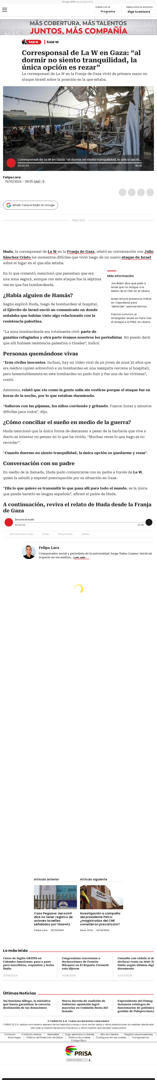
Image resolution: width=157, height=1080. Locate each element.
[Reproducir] (11, 162)
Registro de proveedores (138, 1034)
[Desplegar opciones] (147, 162)
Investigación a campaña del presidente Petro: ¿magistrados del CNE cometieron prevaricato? (100, 918)
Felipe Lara (12, 177)
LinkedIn (141, 192)
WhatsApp (150, 192)
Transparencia (140, 1037)
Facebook (122, 192)
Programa (108, 11)
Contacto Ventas (31, 1034)
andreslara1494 (28, 177)
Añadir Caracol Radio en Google (33, 205)
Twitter (132, 192)
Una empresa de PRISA (78, 1050)
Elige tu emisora (139, 12)
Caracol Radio (18, 10)
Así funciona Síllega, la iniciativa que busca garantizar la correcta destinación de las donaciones (27, 1004)
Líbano (86, 534)
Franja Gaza (65, 534)
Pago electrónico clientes (79, 1034)
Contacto (10, 1034)
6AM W (53, 42)
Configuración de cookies (111, 1037)
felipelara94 (23, 177)
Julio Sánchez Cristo (21, 534)
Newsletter (53, 1034)
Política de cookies (80, 1037)
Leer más (79, 557)
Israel (45, 534)
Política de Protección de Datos (45, 1037)
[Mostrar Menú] (4, 9)
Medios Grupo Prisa (78, 1060)
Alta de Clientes (109, 1034)
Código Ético (78, 1040)
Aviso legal (14, 1037)
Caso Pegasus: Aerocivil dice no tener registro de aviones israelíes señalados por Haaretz (53, 918)
